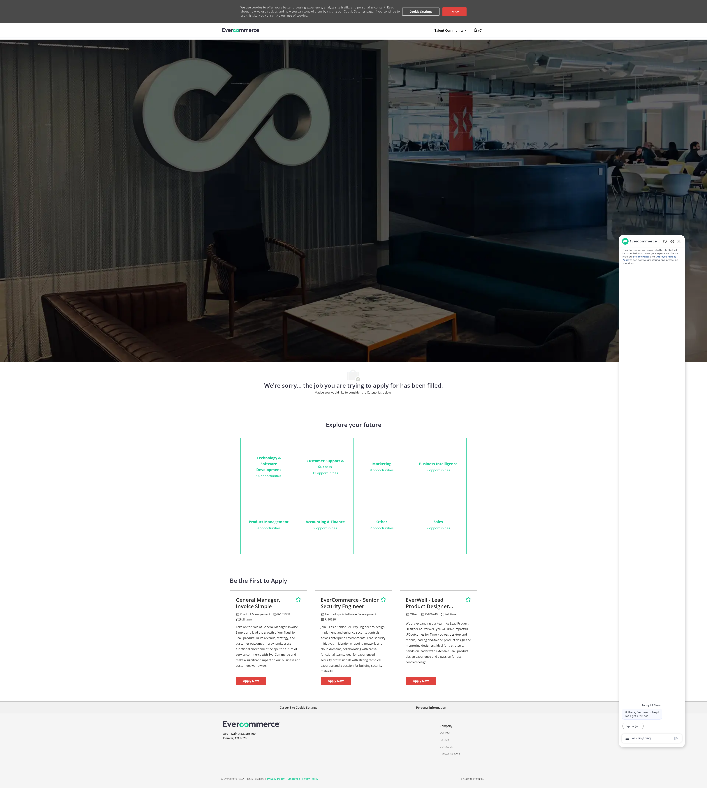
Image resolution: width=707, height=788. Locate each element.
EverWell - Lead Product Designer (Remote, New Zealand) (434, 603)
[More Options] (627, 738)
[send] (676, 738)
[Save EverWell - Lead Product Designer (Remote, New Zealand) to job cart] (468, 599)
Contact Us (446, 746)
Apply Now (251, 681)
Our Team (445, 732)
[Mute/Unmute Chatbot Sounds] (672, 241)
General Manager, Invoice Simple (258, 603)
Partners (445, 739)
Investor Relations (450, 753)
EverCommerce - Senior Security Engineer (350, 603)
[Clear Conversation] (665, 241)
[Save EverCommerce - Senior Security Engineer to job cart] (383, 599)
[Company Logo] (240, 30)
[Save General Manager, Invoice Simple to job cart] (298, 599)
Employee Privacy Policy (303, 778)
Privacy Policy (276, 778)
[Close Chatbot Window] (679, 241)
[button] (421, 12)
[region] (652, 489)
